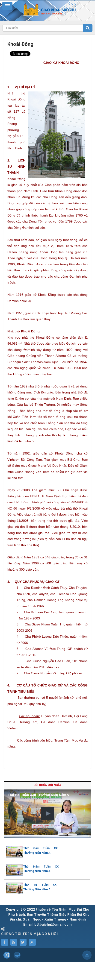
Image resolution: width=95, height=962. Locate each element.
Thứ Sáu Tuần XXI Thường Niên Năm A (41, 850)
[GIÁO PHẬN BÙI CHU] (47, 9)
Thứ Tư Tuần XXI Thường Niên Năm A (40, 887)
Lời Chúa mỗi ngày (47, 785)
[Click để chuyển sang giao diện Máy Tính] (17, 955)
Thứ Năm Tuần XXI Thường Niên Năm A (41, 869)
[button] (47, 813)
